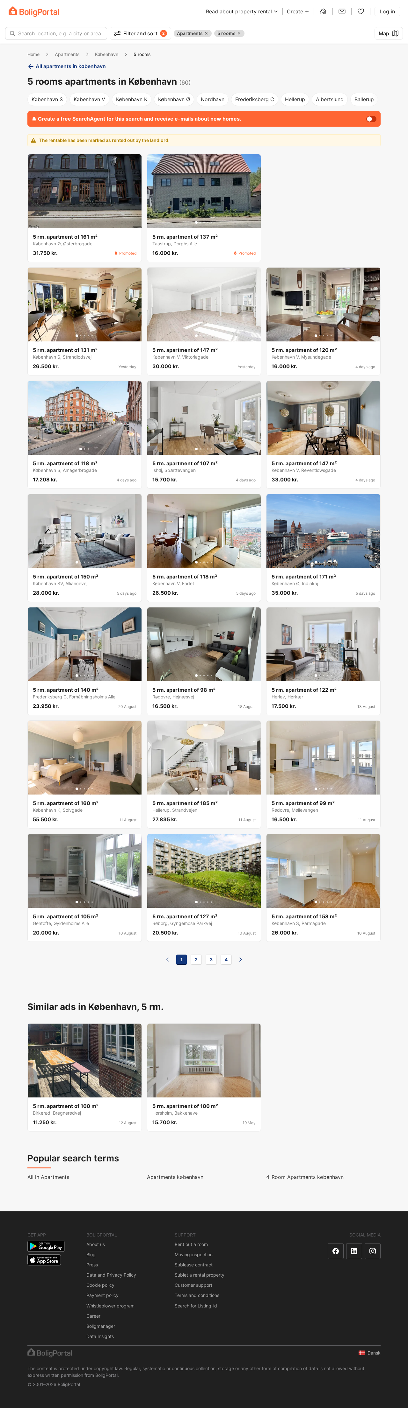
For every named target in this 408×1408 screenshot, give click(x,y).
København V (89, 99)
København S (47, 99)
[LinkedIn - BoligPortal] (354, 1251)
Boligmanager (100, 1326)
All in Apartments (48, 1177)
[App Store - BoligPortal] (44, 1259)
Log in (387, 11)
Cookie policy (100, 1285)
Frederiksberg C (254, 99)
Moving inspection (194, 1254)
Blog (91, 1254)
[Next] (241, 960)
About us (95, 1244)
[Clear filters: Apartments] (206, 33)
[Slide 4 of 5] (208, 222)
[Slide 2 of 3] (84, 449)
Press (92, 1264)
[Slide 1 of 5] (196, 222)
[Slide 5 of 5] (212, 222)
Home (33, 54)
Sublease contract (194, 1264)
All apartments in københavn (71, 66)
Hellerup (295, 99)
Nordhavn (212, 99)
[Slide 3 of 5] (204, 222)
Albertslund (330, 99)
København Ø (174, 99)
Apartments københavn (175, 1177)
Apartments (67, 54)
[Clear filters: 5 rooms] (239, 33)
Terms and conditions (197, 1295)
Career (93, 1316)
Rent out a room (191, 1244)
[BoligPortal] (33, 11)
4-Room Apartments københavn (305, 1177)
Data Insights (100, 1336)
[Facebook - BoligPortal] (336, 1251)
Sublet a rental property (199, 1275)
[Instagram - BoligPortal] (373, 1251)
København (106, 54)
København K (131, 99)
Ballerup (364, 99)
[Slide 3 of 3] (88, 449)
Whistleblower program (110, 1305)
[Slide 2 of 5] (200, 222)
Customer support (193, 1285)
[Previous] (167, 960)
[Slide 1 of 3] (81, 449)
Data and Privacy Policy (111, 1275)
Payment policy (102, 1295)
